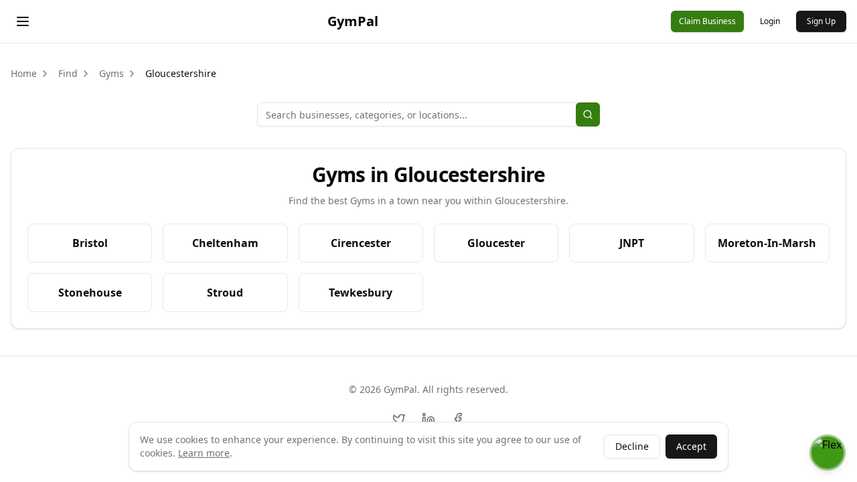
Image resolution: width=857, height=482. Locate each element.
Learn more (204, 453)
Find (68, 73)
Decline (632, 446)
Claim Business (707, 21)
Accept (691, 446)
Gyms (111, 73)
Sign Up (821, 21)
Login (770, 21)
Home (24, 73)
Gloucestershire (180, 73)
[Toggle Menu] (23, 21)
